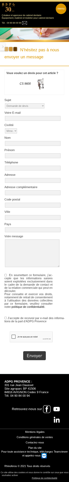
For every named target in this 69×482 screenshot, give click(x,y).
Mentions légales (34, 431)
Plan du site (34, 447)
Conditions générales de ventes (34, 437)
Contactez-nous (34, 442)
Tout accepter (26, 475)
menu (61, 8)
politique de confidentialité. (28, 306)
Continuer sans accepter (47, 475)
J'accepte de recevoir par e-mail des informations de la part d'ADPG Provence (34, 320)
